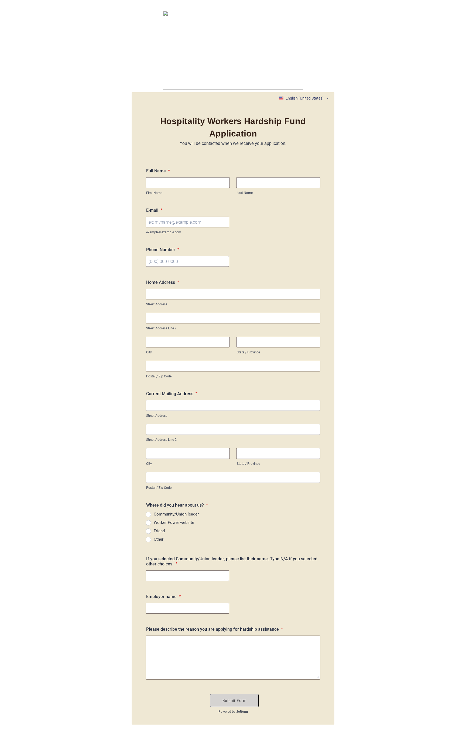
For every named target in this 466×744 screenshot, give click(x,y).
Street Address (156, 304)
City (149, 352)
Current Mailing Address (171, 393)
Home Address (162, 282)
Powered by (233, 712)
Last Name (245, 193)
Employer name (163, 596)
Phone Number (162, 249)
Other (158, 539)
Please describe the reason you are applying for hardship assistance (214, 629)
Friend (159, 530)
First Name (154, 193)
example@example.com (163, 232)
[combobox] (304, 98)
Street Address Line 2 (161, 328)
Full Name (158, 170)
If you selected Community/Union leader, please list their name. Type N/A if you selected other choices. (231, 561)
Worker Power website (174, 522)
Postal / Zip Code (159, 376)
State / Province (248, 352)
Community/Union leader (176, 514)
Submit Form (234, 700)
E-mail (154, 210)
